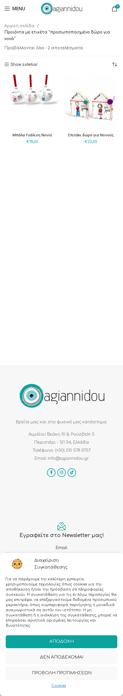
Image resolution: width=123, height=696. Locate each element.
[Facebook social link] (51, 472)
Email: (61, 548)
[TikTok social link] (72, 472)
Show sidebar (24, 64)
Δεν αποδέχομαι (61, 657)
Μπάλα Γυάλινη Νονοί (32, 135)
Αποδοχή (61, 641)
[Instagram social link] (61, 472)
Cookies (58, 686)
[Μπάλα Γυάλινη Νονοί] (32, 103)
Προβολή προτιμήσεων (62, 673)
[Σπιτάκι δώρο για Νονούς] (91, 103)
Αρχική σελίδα (19, 26)
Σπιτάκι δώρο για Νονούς (91, 135)
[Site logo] (61, 8)
